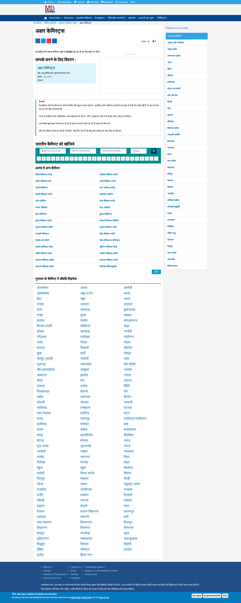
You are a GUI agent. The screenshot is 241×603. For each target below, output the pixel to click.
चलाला (41, 348)
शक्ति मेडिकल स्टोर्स (43, 174)
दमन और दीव (172, 95)
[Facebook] (37, 41)
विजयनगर (86, 522)
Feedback (75, 578)
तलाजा (128, 380)
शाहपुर (40, 533)
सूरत (126, 533)
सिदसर (84, 544)
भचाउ (127, 440)
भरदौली (41, 451)
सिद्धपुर (41, 544)
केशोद (83, 320)
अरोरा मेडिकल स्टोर (43, 181)
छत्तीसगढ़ (171, 82)
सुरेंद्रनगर (43, 538)
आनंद (127, 293)
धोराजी (41, 402)
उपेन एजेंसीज (40, 200)
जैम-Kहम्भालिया (46, 370)
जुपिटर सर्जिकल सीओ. (108, 246)
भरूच (127, 446)
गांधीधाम (85, 337)
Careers (80, 2)
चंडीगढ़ (170, 75)
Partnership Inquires (95, 567)
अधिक (156, 272)
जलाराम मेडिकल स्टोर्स (109, 260)
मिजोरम (170, 187)
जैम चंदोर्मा (129, 364)
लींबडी (40, 500)
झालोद (84, 375)
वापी (126, 517)
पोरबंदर (84, 424)
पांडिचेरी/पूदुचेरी (173, 206)
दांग (126, 391)
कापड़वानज (130, 320)
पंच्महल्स (85, 408)
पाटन (127, 413)
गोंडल (83, 342)
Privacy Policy (86, 597)
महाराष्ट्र (170, 167)
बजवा (40, 429)
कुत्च (83, 315)
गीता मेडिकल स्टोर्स (107, 233)
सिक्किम (170, 226)
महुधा (40, 468)
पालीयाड (42, 424)
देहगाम (84, 391)
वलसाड (41, 517)
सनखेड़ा (85, 533)
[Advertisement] (131, 74)
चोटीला (128, 348)
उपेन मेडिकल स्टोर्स (107, 200)
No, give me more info (212, 596)
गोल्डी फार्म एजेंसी (42, 240)
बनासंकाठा (130, 429)
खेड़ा (126, 326)
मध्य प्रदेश (171, 160)
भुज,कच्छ (85, 446)
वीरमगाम (128, 528)
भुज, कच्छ (42, 446)
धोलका (84, 402)
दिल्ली (169, 101)
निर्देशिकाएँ (161, 18)
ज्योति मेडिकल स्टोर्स (43, 253)
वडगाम (84, 500)
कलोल (40, 320)
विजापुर (128, 522)
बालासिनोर (86, 435)
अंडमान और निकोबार (175, 42)
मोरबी (127, 479)
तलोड (83, 386)
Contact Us (123, 2)
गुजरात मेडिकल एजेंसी (44, 227)
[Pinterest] (49, 41)
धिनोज (127, 397)
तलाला (41, 386)
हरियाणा (170, 121)
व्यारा (126, 506)
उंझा (82, 299)
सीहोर (40, 549)
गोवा (169, 108)
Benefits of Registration (55, 574)
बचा (126, 424)
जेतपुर (127, 353)
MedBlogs (108, 2)
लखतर (84, 495)
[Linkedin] (54, 41)
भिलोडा (41, 462)
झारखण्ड (170, 141)
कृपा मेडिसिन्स (41, 214)
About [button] (50, 2)
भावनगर (85, 457)
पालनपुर (85, 419)
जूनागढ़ (41, 364)
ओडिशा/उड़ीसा (173, 200)
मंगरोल (84, 462)
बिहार (169, 69)
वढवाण (41, 506)
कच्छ (40, 315)
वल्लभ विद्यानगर (89, 511)
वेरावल (40, 511)
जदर (126, 359)
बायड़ (40, 435)
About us (47, 567)
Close (225, 596)
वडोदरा (128, 500)
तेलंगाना (170, 239)
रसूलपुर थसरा (132, 484)
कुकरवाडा (129, 310)
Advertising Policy (52, 578)
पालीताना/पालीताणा (135, 419)
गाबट (40, 342)
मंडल (127, 462)
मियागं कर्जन (87, 473)
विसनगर (85, 528)
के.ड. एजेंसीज (105, 207)
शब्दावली (131, 18)
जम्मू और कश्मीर (173, 134)
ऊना (39, 310)
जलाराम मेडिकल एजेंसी (44, 260)
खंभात (40, 331)
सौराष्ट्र (85, 549)
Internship (94, 2)
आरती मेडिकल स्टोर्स (43, 194)
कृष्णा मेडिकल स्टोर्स (43, 220)
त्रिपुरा (170, 246)
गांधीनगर (129, 337)
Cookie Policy (75, 597)
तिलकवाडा (43, 391)
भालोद (40, 457)
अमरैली (128, 288)
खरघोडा (85, 331)
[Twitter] (43, 41)
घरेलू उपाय (68, 18)
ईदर (39, 299)
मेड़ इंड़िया (37, 23)
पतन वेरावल (44, 413)
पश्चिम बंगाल (172, 266)
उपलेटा (84, 304)
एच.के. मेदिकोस (41, 207)
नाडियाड (42, 408)
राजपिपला (86, 489)
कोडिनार (85, 326)
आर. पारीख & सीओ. (107, 187)
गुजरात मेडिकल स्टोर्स (108, 227)
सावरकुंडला (130, 538)
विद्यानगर (42, 528)
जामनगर (42, 375)
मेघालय (170, 180)
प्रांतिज (84, 413)
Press (73, 570)
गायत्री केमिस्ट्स (42, 233)
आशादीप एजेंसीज (106, 194)
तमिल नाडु (171, 233)
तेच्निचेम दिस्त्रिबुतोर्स (108, 266)
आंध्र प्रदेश (172, 49)
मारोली (40, 473)
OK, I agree (196, 596)
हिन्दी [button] (132, 2)
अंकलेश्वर (42, 288)
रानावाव (128, 489)
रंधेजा (40, 484)
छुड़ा (39, 353)
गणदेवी (128, 331)
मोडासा (84, 479)
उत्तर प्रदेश (171, 252)
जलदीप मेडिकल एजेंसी (108, 253)
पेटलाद (128, 408)
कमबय (127, 315)
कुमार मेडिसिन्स (106, 214)
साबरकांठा (86, 538)
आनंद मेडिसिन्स (41, 187)
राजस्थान (171, 219)
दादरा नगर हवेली (173, 88)
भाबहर (84, 451)
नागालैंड (170, 193)
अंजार (83, 288)
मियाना (127, 473)
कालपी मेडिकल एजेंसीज (109, 220)
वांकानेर (84, 517)
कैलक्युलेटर (99, 18)
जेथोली (84, 359)
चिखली (84, 348)
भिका (127, 457)
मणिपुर (170, 174)
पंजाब (169, 213)
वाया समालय (44, 522)
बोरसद (84, 440)
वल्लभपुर (129, 511)
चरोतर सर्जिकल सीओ (44, 246)
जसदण (128, 370)
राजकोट (41, 489)
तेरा (82, 380)
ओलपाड (85, 310)
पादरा (40, 419)
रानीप (40, 495)
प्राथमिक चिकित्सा (83, 18)
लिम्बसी (128, 495)
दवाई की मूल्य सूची (146, 18)
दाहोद (40, 397)
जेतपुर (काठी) (45, 359)
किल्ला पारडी (44, 326)
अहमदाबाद (43, 293)
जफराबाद (85, 364)
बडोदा (83, 429)
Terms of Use (104, 597)
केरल (169, 154)
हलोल (40, 555)
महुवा (83, 468)
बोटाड (40, 440)
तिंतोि (127, 386)
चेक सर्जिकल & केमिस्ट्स (110, 240)
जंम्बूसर (84, 370)
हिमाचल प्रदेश (173, 128)
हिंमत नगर (86, 555)
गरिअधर (41, 337)
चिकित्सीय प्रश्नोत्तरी (116, 18)
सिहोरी (127, 544)
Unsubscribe (91, 574)
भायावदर (129, 451)
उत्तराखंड (171, 259)
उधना (127, 299)
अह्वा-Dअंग (86, 293)
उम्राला (128, 304)
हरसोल (128, 549)
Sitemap (74, 574)
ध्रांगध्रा (85, 397)
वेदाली (83, 506)
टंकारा (127, 375)
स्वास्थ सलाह (54, 18)
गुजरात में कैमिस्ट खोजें (68, 23)
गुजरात (170, 115)
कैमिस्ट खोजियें (50, 23)
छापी (82, 353)
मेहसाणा (128, 468)
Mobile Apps (65, 2)
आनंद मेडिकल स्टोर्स (108, 181)
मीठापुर (41, 479)
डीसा (40, 380)
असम (169, 62)
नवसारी (128, 402)
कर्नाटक (170, 147)
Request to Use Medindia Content (101, 570)
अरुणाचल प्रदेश (173, 55)
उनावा (40, 304)
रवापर (83, 484)
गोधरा (127, 342)
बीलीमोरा (128, 435)
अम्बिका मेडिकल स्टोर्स (109, 174)
